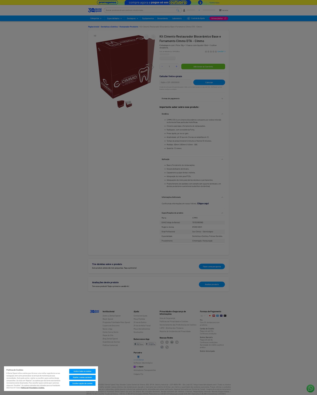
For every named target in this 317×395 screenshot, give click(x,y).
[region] (51, 378)
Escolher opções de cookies (82, 383)
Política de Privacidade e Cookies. (33, 388)
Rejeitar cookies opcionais (82, 377)
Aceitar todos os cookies (82, 371)
